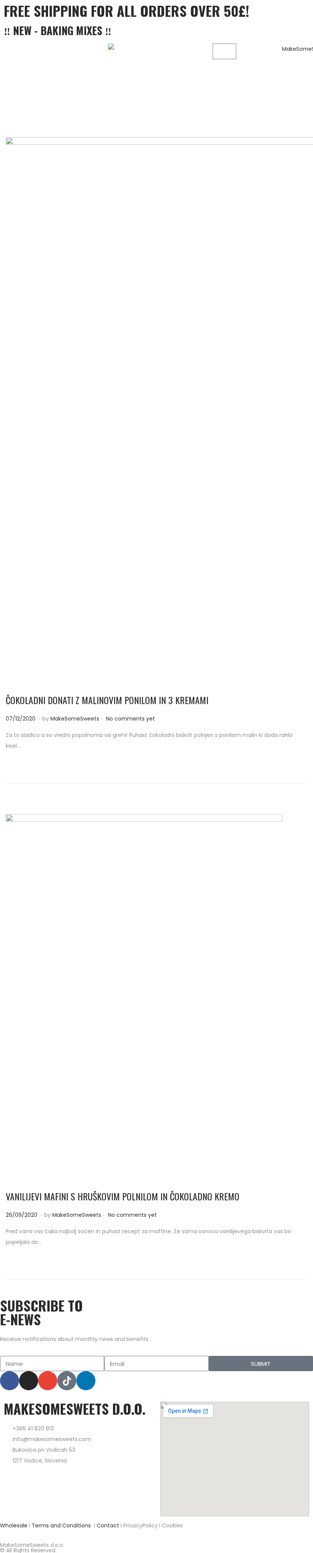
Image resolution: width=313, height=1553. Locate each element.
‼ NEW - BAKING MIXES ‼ (57, 30)
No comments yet (130, 718)
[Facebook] (9, 1380)
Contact (108, 1525)
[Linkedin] (85, 1380)
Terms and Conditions (61, 1525)
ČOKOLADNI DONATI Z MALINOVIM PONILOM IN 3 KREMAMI (107, 700)
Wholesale (13, 1525)
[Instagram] (28, 1380)
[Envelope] (47, 1380)
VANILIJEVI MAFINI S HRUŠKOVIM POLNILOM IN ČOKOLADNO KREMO (122, 1196)
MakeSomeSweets (74, 718)
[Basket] (224, 51)
